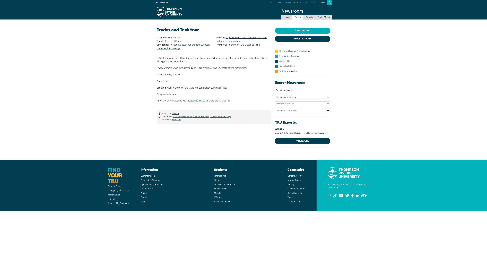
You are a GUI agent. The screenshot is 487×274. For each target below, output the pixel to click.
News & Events (294, 180)
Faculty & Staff (147, 188)
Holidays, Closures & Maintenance (295, 51)
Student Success (200, 44)
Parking (291, 184)
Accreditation (114, 195)
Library (279, 2)
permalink (176, 119)
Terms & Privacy (115, 186)
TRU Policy (113, 199)
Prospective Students (150, 180)
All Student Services (223, 201)
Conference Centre (296, 188)
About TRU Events (302, 39)
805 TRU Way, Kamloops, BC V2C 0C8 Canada (348, 184)
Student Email (220, 188)
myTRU (271, 2)
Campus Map (294, 201)
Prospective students (180, 44)
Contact (314, 2)
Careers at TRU (295, 176)
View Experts (302, 141)
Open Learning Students (152, 184)
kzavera (175, 113)
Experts (309, 17)
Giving (322, 2)
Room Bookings (295, 193)
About (305, 2)
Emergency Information (118, 190)
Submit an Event (303, 31)
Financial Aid (220, 176)
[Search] (277, 90)
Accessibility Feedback (118, 203)
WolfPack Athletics (288, 71)
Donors (144, 197)
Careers (288, 2)
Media (143, 201)
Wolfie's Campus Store (224, 184)
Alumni (144, 193)
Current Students (148, 176)
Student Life (285, 61)
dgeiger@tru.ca (195, 100)
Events (298, 17)
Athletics (297, 2)
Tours (290, 197)
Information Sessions (289, 56)
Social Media (324, 17)
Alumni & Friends (287, 66)
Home (287, 17)
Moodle (217, 193)
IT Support (218, 197)
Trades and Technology (168, 48)
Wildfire (299, 131)
